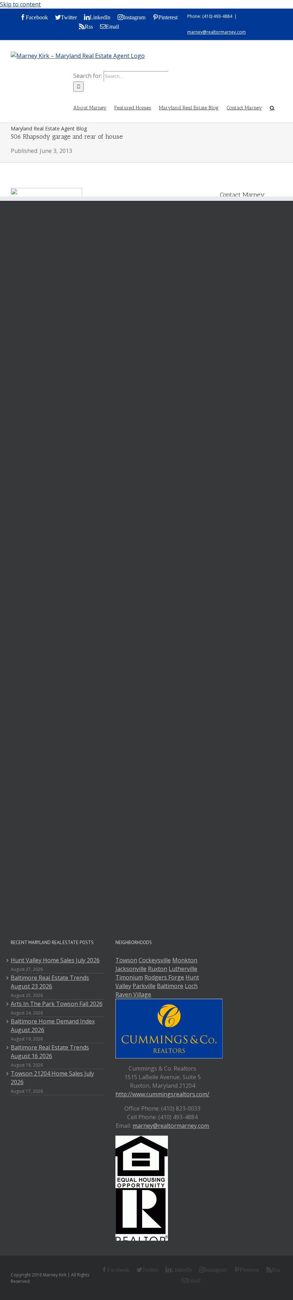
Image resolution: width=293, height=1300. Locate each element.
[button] (272, 107)
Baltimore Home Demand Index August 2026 (53, 1025)
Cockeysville (155, 960)
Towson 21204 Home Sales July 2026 (52, 1078)
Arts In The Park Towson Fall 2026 (57, 1004)
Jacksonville (130, 969)
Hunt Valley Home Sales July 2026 (55, 960)
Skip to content (20, 4)
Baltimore (170, 986)
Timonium (129, 977)
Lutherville (183, 969)
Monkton (184, 960)
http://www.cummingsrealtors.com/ (162, 1094)
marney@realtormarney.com (216, 32)
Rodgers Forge (164, 977)
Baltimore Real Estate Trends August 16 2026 (50, 1051)
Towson (126, 960)
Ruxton (157, 969)
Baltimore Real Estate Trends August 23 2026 (50, 982)
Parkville (144, 986)
